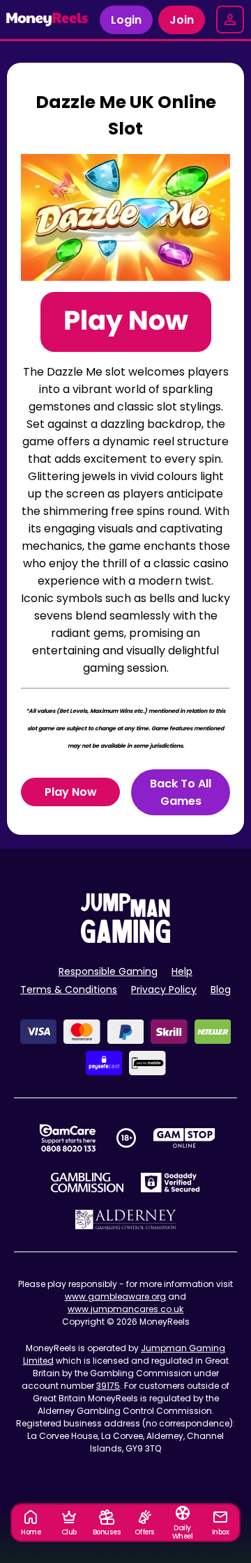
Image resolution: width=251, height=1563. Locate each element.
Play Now (71, 792)
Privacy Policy (164, 989)
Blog (221, 989)
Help (182, 971)
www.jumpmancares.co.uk (125, 1309)
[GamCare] (67, 1138)
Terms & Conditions (68, 989)
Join (181, 20)
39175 (108, 1386)
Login (126, 20)
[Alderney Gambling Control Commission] (125, 1219)
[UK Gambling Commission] (87, 1182)
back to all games (180, 792)
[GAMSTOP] (184, 1138)
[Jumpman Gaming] (125, 939)
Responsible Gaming (108, 971)
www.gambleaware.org (115, 1296)
